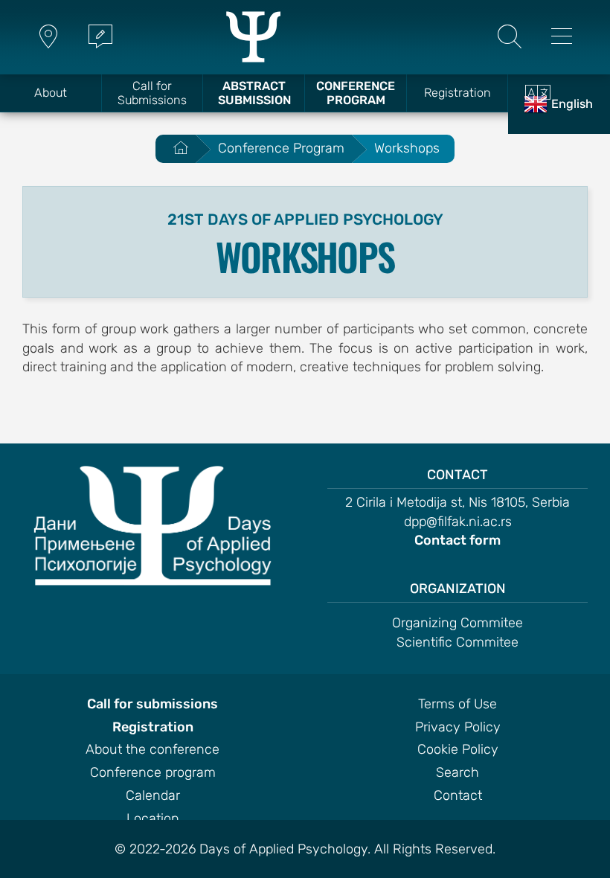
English (572, 104)
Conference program (153, 773)
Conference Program (355, 93)
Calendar (153, 796)
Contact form (457, 540)
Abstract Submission (254, 93)
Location (152, 819)
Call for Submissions (152, 93)
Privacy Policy (458, 727)
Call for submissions (152, 704)
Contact (458, 796)
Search (457, 773)
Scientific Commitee (457, 642)
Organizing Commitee (457, 623)
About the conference (152, 750)
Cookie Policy (457, 750)
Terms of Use (457, 704)
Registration (457, 93)
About (50, 93)
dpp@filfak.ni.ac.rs (458, 522)
